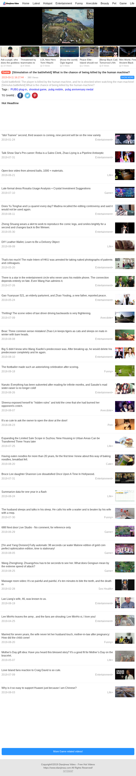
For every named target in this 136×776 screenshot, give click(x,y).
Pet (114, 3)
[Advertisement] (68, 117)
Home (25, 3)
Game (123, 3)
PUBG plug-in (19, 89)
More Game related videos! (68, 751)
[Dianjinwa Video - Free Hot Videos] (11, 3)
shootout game (37, 89)
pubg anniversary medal (79, 89)
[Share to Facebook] (20, 95)
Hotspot (47, 3)
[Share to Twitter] (27, 95)
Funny (79, 3)
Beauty (105, 3)
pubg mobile (55, 89)
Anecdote (91, 3)
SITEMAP (68, 771)
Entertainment (64, 3)
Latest (36, 3)
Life (132, 3)
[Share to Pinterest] (35, 95)
